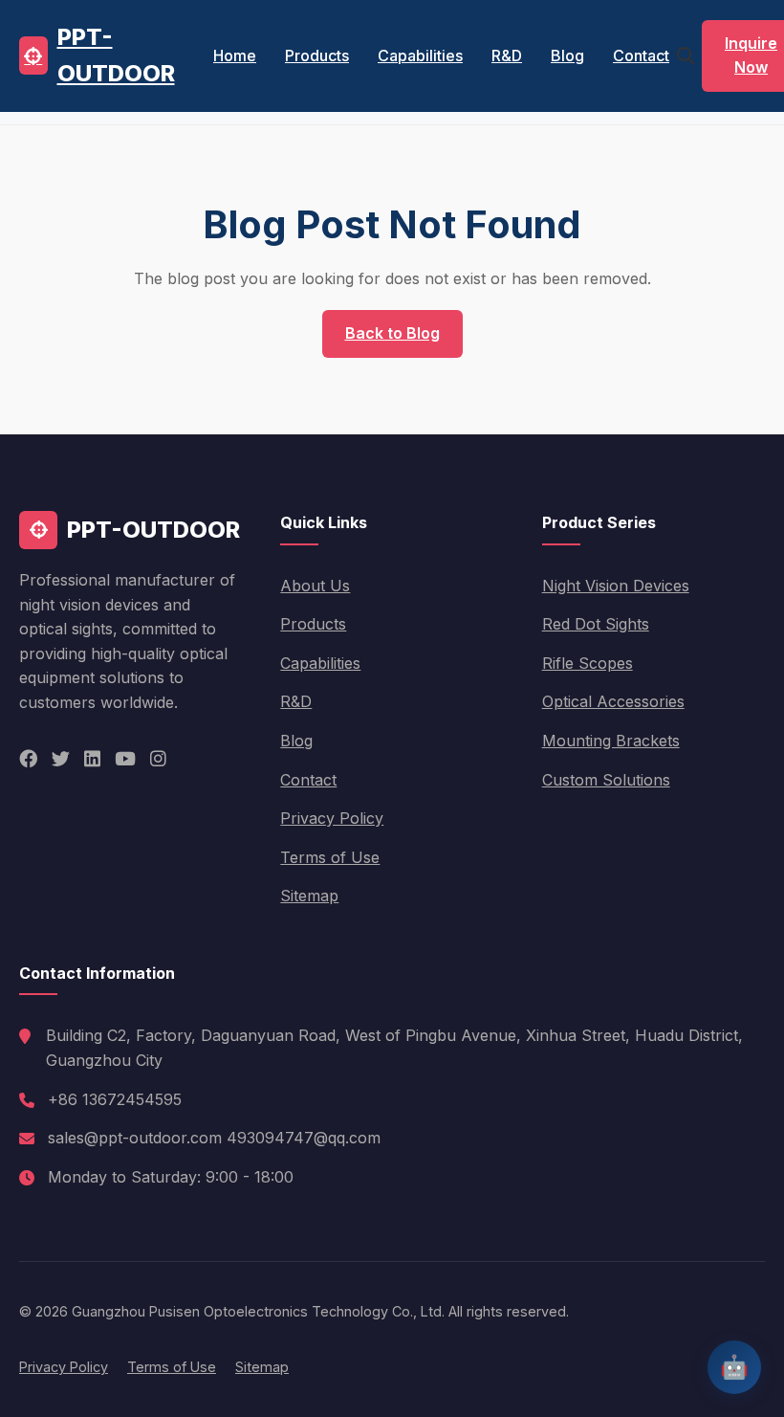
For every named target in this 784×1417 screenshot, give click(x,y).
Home (234, 55)
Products (317, 55)
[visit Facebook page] (28, 759)
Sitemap (309, 895)
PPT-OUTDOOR (116, 55)
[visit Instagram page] (158, 759)
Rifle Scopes (587, 663)
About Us (315, 585)
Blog (567, 55)
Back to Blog (392, 333)
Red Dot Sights (595, 623)
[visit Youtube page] (125, 759)
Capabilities (420, 55)
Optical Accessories (613, 701)
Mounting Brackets (611, 740)
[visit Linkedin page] (92, 759)
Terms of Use (330, 857)
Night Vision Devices (615, 585)
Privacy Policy (331, 818)
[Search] (685, 56)
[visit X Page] (61, 759)
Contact (641, 55)
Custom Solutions (606, 779)
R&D (506, 55)
